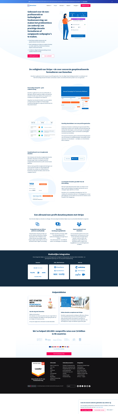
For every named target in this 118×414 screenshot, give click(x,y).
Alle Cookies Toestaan (86, 410)
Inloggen (76, 5)
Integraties (80, 362)
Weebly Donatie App (82, 371)
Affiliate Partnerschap (55, 378)
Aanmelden (84, 1)
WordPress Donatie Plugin (83, 365)
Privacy (52, 375)
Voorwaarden (53, 373)
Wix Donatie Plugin (81, 370)
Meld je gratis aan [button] (34, 56)
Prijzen (55, 5)
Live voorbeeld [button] (48, 56)
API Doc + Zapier (81, 376)
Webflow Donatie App (82, 373)
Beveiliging (52, 376)
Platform (49, 5)
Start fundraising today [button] (59, 353)
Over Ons (52, 367)
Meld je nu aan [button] (85, 5)
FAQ (51, 371)
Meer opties (109, 409)
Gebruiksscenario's (68, 362)
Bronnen (61, 5)
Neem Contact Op (54, 365)
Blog (51, 368)
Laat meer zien (99, 407)
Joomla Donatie (81, 375)
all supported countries (59, 349)
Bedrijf (68, 5)
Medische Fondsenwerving (69, 367)
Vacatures (52, 370)
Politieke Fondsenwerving (69, 365)
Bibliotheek (52, 379)
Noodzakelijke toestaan (99, 410)
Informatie (53, 362)
